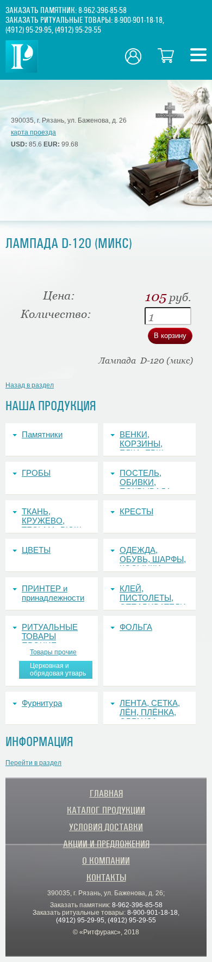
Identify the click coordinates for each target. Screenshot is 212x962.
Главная (106, 793)
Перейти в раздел (33, 763)
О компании (106, 861)
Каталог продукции (106, 810)
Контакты (106, 877)
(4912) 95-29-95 (28, 30)
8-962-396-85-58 (102, 10)
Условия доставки (106, 827)
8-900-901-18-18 (138, 20)
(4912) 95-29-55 (78, 30)
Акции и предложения (106, 844)
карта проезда (33, 132)
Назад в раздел (29, 385)
